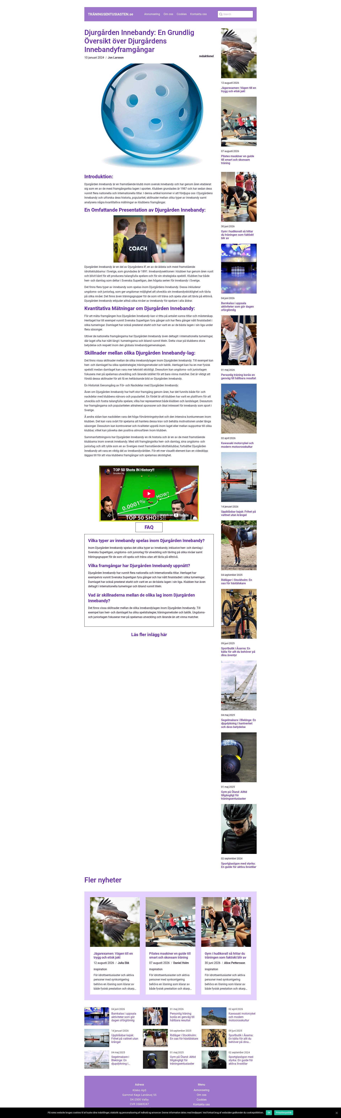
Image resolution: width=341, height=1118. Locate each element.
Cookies (182, 14)
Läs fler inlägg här (149, 634)
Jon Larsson (116, 57)
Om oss (168, 14)
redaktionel (206, 56)
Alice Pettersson (234, 963)
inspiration (100, 969)
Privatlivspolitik (283, 1112)
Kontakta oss (198, 14)
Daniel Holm (181, 963)
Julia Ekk (123, 963)
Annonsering (152, 14)
